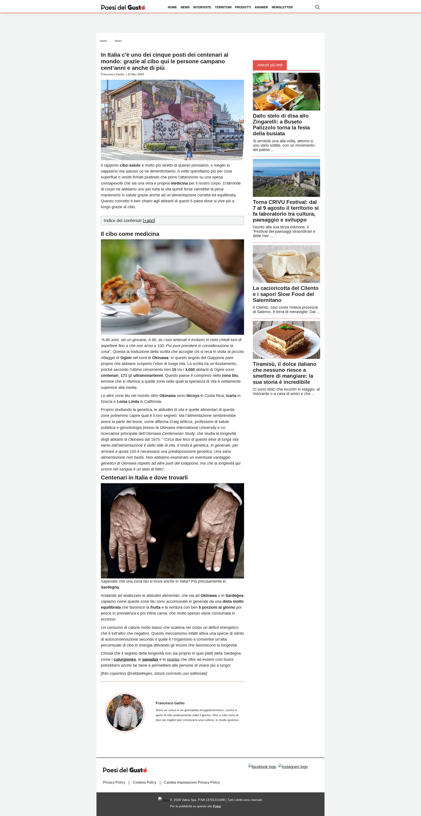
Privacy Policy (114, 782)
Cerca (386, 23)
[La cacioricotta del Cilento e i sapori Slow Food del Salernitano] (286, 264)
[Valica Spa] (164, 800)
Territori (223, 7)
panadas (150, 659)
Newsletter (282, 7)
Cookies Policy (144, 782)
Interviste (202, 7)
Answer (261, 7)
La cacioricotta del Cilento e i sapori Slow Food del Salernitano (286, 294)
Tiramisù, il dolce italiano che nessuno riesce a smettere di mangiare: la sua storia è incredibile (284, 373)
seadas (173, 659)
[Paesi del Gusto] (123, 7)
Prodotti (243, 7)
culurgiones (125, 659)
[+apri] (149, 220)
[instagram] (293, 766)
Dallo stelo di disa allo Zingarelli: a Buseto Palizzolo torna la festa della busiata (281, 125)
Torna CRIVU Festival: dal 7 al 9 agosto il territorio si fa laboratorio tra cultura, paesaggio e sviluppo (286, 211)
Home (172, 7)
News (185, 7)
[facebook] (262, 766)
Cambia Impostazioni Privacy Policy (192, 782)
